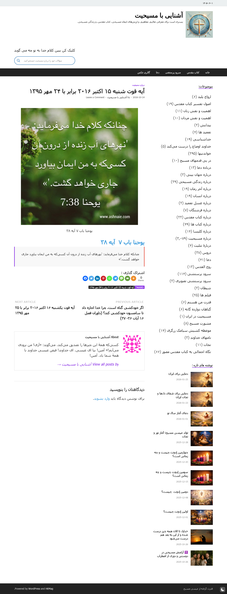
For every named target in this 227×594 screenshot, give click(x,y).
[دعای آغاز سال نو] (202, 414)
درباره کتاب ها (201, 224)
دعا (157, 72)
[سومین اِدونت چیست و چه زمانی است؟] (202, 473)
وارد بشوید (102, 398)
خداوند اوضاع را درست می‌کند (189, 146)
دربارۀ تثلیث (202, 245)
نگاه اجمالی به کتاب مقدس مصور (186, 351)
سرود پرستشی (173, 72)
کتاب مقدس (193, 72)
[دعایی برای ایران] (202, 374)
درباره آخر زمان (200, 188)
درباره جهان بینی (198, 174)
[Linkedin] (97, 278)
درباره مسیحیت (138, 85)
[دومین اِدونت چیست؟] (202, 492)
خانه (207, 72)
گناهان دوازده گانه (198, 309)
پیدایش (205, 125)
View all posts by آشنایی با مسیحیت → (88, 364)
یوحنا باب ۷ (132, 242)
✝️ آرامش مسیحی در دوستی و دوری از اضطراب (172, 554)
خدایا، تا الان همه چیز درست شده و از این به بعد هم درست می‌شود (170, 534)
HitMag (49, 588)
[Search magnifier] (18, 60)
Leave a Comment (95, 97)
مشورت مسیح (200, 323)
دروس (207, 252)
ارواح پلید (204, 96)
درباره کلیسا (202, 231)
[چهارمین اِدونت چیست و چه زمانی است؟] (202, 453)
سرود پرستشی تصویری (193, 281)
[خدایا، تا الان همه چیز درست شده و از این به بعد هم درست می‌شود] (202, 532)
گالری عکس (143, 72)
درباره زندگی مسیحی (195, 181)
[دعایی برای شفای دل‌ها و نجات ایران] (202, 394)
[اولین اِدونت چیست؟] (202, 512)
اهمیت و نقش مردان (196, 118)
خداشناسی (202, 139)
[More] (133, 278)
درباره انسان (202, 196)
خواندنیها (204, 153)
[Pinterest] (103, 278)
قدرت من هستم (199, 302)
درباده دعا (204, 167)
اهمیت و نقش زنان (197, 111)
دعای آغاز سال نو (177, 413)
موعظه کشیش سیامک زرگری (189, 330)
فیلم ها (205, 295)
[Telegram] (115, 278)
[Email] (127, 278)
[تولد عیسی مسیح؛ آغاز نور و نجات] (202, 433)
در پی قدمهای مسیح (195, 160)
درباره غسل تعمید (198, 203)
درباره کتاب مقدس (197, 217)
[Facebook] (85, 278)
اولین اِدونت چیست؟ (176, 511)
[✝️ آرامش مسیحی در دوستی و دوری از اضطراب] (202, 553)
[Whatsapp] (109, 278)
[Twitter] (91, 278)
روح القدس (203, 266)
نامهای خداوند (200, 337)
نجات (207, 344)
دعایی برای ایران (178, 373)
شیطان (205, 288)
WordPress (34, 588)
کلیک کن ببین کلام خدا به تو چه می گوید (44, 50)
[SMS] (121, 278)
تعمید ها (204, 132)
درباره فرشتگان (200, 210)
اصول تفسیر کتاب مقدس (193, 103)
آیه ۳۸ (108, 242)
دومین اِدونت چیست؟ (175, 491)
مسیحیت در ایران (198, 316)
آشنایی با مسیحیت (159, 15)
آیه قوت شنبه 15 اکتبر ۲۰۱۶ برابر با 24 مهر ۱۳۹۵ (111, 287)
